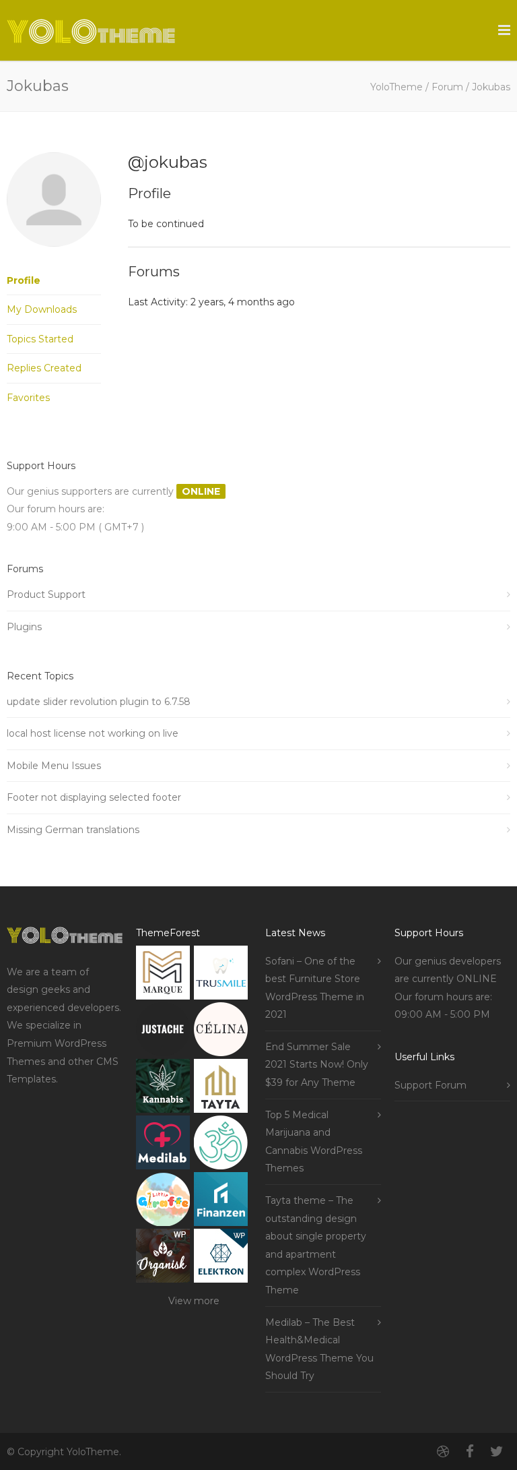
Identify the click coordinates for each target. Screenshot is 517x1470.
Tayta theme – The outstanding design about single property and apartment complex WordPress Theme (315, 1245)
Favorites (28, 398)
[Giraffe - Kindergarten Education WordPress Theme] (163, 1202)
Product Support (46, 594)
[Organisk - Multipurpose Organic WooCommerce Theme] (163, 1259)
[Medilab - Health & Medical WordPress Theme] (163, 1145)
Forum (447, 87)
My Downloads (42, 309)
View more (193, 1301)
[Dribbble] (442, 1451)
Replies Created (44, 368)
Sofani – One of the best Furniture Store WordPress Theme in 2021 (314, 988)
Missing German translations (73, 830)
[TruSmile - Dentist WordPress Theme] (221, 976)
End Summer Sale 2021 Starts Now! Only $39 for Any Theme (316, 1065)
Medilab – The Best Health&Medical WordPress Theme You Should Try (319, 1349)
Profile (23, 280)
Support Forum (430, 1085)
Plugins (24, 627)
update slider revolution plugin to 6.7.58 (99, 702)
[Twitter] (496, 1451)
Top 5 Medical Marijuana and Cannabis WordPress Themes (313, 1142)
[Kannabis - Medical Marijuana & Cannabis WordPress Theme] (163, 1089)
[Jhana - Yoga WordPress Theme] (221, 1145)
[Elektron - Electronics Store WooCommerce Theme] (221, 1259)
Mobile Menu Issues (54, 766)
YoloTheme (396, 87)
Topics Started (40, 339)
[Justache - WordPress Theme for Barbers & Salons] (163, 1032)
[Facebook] (469, 1451)
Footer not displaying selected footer (94, 797)
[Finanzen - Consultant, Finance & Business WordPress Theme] (221, 1202)
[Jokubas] (54, 257)
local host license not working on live (92, 733)
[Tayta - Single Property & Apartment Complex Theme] (221, 1089)
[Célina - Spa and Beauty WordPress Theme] (221, 1032)
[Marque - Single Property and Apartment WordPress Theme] (163, 976)
